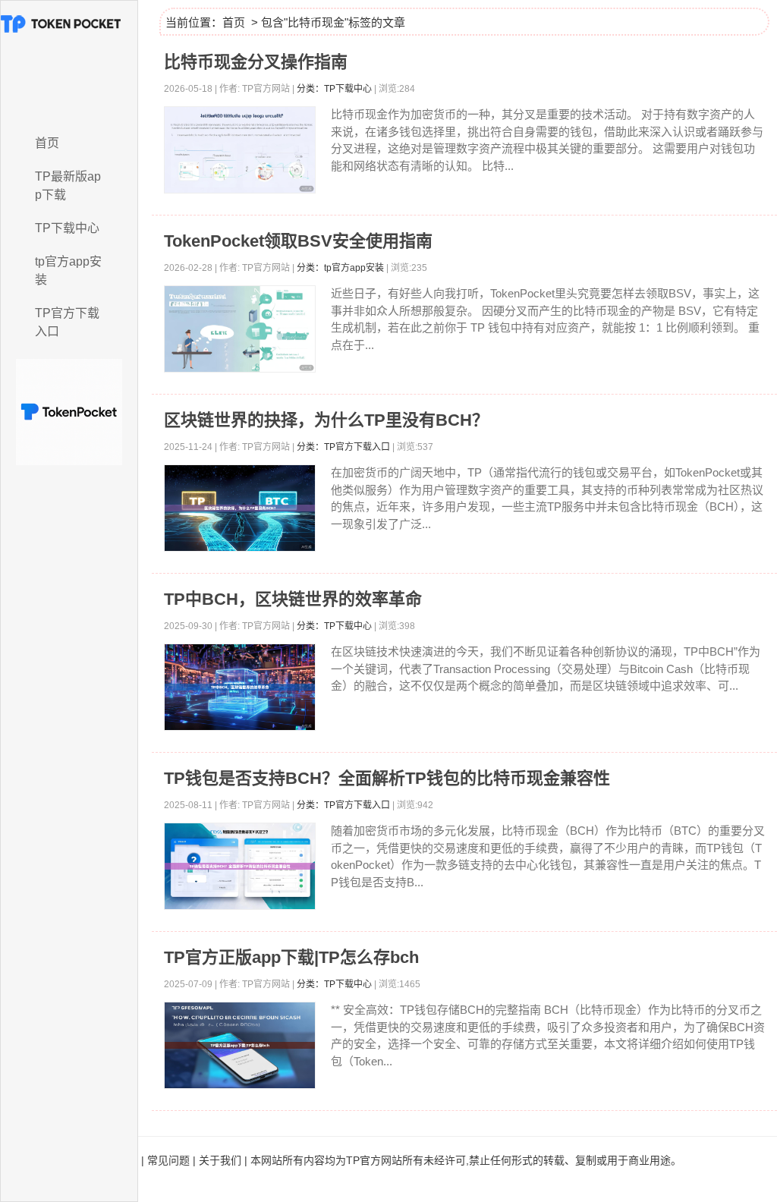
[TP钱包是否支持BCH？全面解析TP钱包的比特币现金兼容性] (240, 866)
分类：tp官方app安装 (340, 268)
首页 (47, 143)
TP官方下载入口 (67, 322)
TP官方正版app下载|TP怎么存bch (291, 957)
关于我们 (220, 1160)
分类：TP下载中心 (334, 88)
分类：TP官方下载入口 (343, 447)
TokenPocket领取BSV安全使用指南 (298, 240)
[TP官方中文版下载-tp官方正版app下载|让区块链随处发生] (69, 63)
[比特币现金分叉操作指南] (240, 150)
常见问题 (168, 1160)
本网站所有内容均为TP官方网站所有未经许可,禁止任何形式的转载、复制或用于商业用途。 (465, 1160)
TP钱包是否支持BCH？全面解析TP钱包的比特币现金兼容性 (387, 778)
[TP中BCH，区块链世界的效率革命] (240, 687)
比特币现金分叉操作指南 (256, 61)
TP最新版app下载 (68, 185)
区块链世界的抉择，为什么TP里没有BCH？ (326, 420)
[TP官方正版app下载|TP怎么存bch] (240, 1045)
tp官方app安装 (68, 270)
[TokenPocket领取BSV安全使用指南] (240, 329)
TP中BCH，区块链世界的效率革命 (293, 599)
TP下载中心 (67, 228)
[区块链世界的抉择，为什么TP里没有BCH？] (240, 508)
